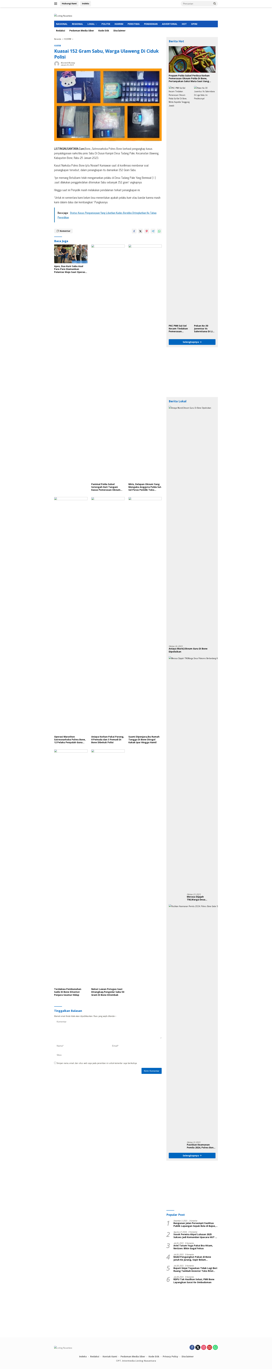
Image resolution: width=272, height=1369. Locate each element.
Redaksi (60, 30)
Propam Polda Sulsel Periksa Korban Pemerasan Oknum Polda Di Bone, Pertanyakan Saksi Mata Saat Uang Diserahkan (189, 78)
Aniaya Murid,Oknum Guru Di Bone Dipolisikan (188, 650)
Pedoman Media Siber (81, 30)
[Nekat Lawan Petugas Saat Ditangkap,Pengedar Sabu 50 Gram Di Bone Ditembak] (108, 867)
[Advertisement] (192, 372)
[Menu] (56, 3)
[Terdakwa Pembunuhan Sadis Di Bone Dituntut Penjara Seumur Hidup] (71, 867)
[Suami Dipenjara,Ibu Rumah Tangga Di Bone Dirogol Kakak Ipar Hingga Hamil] (145, 615)
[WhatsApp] (215, 1347)
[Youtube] (209, 1347)
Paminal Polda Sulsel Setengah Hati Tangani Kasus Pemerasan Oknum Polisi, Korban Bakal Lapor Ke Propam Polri (107, 487)
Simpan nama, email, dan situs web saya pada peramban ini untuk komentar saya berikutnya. (97, 1063)
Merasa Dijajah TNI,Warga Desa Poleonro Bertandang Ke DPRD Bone (201, 898)
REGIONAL (77, 23)
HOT (184, 23)
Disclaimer (119, 30)
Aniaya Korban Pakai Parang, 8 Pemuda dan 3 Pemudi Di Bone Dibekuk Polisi (107, 739)
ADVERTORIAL (169, 23)
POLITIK (106, 23)
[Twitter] (197, 1347)
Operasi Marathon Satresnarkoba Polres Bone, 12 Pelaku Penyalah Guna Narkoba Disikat (70, 739)
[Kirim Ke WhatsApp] (159, 231)
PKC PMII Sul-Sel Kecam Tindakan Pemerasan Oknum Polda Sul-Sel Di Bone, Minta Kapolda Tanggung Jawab (179, 328)
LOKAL (91, 23)
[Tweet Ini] (140, 231)
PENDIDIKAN (151, 23)
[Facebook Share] (134, 231)
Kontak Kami (110, 1356)
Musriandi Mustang (68, 62)
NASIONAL (62, 23)
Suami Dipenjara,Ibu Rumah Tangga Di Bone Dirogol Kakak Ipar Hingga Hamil (143, 739)
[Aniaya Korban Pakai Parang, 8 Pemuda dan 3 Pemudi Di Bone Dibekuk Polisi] (108, 615)
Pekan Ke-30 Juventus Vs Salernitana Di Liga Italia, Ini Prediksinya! (204, 328)
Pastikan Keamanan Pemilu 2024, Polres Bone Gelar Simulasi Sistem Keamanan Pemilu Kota (201, 1146)
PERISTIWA (134, 23)
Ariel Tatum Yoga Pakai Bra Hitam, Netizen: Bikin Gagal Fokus (193, 1247)
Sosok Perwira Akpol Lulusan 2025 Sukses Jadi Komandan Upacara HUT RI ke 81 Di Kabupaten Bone (195, 1236)
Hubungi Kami (69, 3)
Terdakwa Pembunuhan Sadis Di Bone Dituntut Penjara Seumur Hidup (67, 992)
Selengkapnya (191, 341)
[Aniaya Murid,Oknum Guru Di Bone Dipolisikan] (192, 524)
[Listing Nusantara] (63, 15)
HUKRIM (119, 23)
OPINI (194, 23)
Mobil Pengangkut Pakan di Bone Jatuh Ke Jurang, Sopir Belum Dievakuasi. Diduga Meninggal (192, 1258)
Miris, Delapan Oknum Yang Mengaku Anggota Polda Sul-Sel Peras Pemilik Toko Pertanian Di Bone (145, 487)
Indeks (85, 3)
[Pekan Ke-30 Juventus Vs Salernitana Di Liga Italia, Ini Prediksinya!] (204, 204)
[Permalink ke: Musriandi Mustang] (56, 63)
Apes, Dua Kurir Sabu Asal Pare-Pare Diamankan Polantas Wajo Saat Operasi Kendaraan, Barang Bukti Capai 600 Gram (70, 269)
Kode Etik (103, 30)
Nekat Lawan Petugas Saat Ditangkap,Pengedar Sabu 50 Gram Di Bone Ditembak (107, 992)
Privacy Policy (170, 1356)
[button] (215, 3)
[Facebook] (192, 1347)
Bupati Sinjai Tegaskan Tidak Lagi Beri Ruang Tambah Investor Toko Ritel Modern (195, 1269)
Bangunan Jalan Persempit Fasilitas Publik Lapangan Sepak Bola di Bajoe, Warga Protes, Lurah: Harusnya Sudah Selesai (194, 1224)
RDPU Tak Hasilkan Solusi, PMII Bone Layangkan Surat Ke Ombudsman (193, 1281)
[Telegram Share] (153, 231)
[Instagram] (203, 1347)
